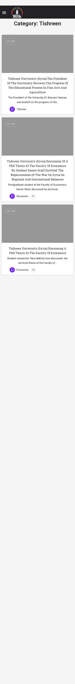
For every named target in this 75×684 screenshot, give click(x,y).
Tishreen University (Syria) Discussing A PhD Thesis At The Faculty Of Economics (37, 251)
